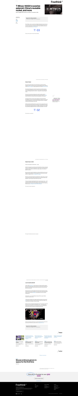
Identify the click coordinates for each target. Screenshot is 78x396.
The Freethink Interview (46, 386)
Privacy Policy (60, 393)
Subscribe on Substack (19, 391)
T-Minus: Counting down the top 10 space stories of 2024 (48, 342)
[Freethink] (57, 2)
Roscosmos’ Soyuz (45, 86)
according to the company (37, 174)
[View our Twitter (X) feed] (21, 393)
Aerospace (17, 358)
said (25, 300)
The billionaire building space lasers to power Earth (29, 342)
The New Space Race (56, 388)
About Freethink (36, 385)
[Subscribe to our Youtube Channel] (16, 393)
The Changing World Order (57, 387)
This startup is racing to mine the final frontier (39, 342)
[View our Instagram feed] (18, 393)
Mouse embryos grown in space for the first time (26, 361)
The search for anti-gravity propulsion (19, 342)
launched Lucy (31, 285)
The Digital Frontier (56, 386)
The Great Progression (46, 387)
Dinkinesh (34, 292)
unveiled (45, 95)
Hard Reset (45, 385)
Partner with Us (36, 386)
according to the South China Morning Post (36, 183)
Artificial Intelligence (56, 385)
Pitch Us (36, 387)
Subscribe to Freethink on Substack (39, 378)
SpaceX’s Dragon (30, 86)
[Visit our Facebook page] (19, 393)
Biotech (55, 389)
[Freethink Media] (25, 385)
